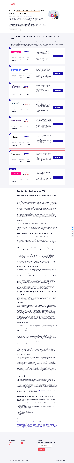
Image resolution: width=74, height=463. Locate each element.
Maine (50, 423)
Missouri (38, 424)
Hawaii (22, 423)
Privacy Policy (11, 460)
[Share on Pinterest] (72, 231)
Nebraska (47, 424)
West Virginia (32, 427)
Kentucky (42, 423)
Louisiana (46, 423)
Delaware (48, 421)
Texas (52, 426)
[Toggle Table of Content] (18, 30)
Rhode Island (29, 426)
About (10, 442)
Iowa (35, 423)
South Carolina (36, 426)
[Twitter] (22, 443)
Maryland (53, 423)
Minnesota (30, 424)
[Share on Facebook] (72, 228)
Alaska (22, 421)
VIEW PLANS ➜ (58, 55)
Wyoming (43, 427)
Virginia (22, 427)
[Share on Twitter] (72, 230)
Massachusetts (20, 424)
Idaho (25, 423)
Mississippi (34, 424)
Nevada (51, 424)
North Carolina (40, 425)
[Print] (72, 235)
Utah (55, 426)
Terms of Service (17, 460)
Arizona (25, 421)
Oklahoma (55, 425)
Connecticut (43, 421)
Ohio (51, 425)
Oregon (18, 426)
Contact (10, 444)
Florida (52, 421)
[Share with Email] (72, 233)
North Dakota (46, 425)
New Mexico (29, 425)
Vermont (18, 427)
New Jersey (24, 425)
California (34, 421)
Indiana (31, 423)
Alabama (18, 421)
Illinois (28, 423)
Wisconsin (38, 427)
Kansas (37, 423)
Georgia (18, 423)
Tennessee (48, 426)
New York (35, 425)
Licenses (22, 460)
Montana (43, 424)
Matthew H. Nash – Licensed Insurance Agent (27, 16)
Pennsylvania (23, 426)
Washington (27, 427)
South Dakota (42, 426)
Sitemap (26, 460)
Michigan (25, 424)
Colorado (38, 421)
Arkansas (30, 421)
